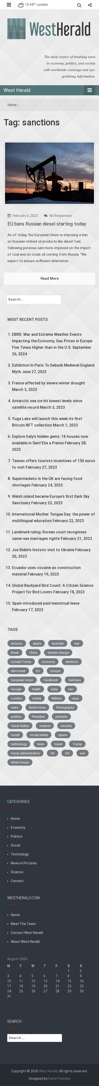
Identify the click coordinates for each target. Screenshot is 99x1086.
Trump (77, 744)
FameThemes (59, 1078)
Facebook (51, 680)
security (66, 726)
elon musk (18, 671)
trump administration (25, 753)
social (15, 735)
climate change (58, 652)
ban (77, 643)
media (36, 698)
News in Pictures (24, 863)
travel (58, 744)
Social (15, 845)
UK (52, 753)
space (62, 735)
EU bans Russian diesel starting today (46, 224)
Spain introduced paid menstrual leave (45, 603)
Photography (65, 707)
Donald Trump (21, 662)
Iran (70, 689)
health (36, 689)
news (15, 707)
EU (38, 671)
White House (20, 762)
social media (39, 735)
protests (61, 716)
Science (17, 872)
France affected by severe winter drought (48, 383)
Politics (16, 836)
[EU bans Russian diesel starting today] (49, 173)
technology (19, 744)
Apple (37, 643)
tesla (40, 744)
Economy (18, 827)
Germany (74, 680)
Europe (55, 671)
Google (16, 689)
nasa (75, 698)
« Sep (11, 1006)
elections (71, 662)
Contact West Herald (27, 933)
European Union (22, 680)
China (33, 652)
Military (57, 698)
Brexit (15, 652)
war (82, 753)
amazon (16, 643)
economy (48, 662)
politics (16, 716)
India (54, 689)
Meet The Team (23, 924)
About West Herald (25, 942)
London (16, 698)
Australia (58, 643)
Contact (17, 881)
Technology (20, 854)
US (67, 753)
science (44, 726)
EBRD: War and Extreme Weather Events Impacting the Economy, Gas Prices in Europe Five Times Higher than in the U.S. (52, 341)
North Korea (37, 707)
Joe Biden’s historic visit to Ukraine (43, 550)
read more (50, 278)
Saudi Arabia (20, 726)
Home (12, 105)
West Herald (17, 90)
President (38, 716)
